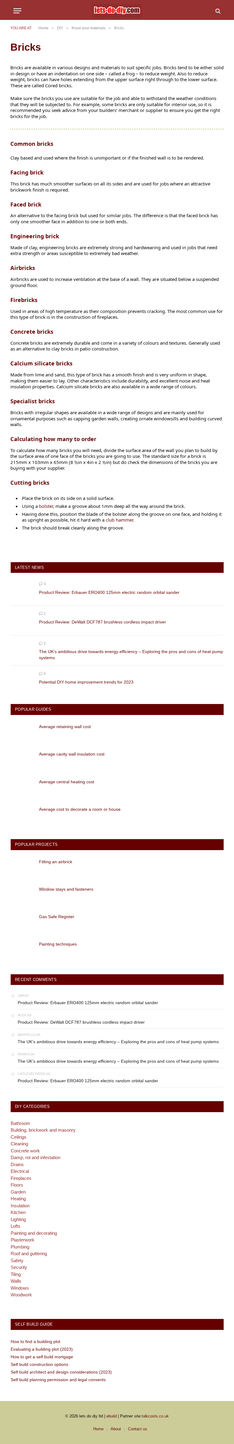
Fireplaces (21, 1178)
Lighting (18, 1219)
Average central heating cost (66, 781)
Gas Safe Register (56, 916)
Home (98, 1429)
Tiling (16, 1274)
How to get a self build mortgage (42, 1356)
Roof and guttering (29, 1253)
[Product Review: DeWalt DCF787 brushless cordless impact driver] (22, 620)
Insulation (20, 1205)
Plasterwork (22, 1239)
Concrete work (25, 1150)
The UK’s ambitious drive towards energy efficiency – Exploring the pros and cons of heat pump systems (131, 654)
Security (19, 1267)
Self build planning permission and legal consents (58, 1379)
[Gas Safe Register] (22, 923)
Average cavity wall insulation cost (72, 754)
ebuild (111, 1416)
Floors (17, 1184)
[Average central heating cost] (22, 788)
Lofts (15, 1226)
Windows (20, 1288)
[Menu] (17, 11)
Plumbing (20, 1246)
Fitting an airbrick (55, 861)
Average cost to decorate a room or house (80, 809)
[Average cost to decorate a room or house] (22, 815)
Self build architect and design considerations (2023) (61, 1372)
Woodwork (21, 1294)
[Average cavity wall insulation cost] (22, 760)
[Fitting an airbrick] (22, 868)
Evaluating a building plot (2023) (42, 1349)
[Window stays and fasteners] (22, 895)
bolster (46, 506)
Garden (18, 1191)
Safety (17, 1260)
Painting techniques (58, 944)
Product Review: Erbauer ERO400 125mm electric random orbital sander (109, 592)
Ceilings (19, 1137)
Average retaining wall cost (65, 726)
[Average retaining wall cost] (22, 733)
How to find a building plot (35, 1341)
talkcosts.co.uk (155, 1416)
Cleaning (19, 1143)
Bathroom (20, 1123)
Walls (16, 1281)
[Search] (217, 11)
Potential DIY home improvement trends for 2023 (86, 682)
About (116, 1429)
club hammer (119, 520)
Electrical (20, 1171)
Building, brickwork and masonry (43, 1130)
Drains (17, 1164)
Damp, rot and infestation (35, 1157)
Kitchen (18, 1212)
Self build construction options (39, 1364)
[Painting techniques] (22, 950)
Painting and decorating (34, 1233)
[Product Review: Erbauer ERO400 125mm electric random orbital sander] (22, 591)
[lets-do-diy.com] (117, 11)
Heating (18, 1198)
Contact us (137, 1429)
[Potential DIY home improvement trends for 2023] (22, 680)
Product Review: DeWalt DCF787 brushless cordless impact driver (102, 622)
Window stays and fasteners (66, 889)
